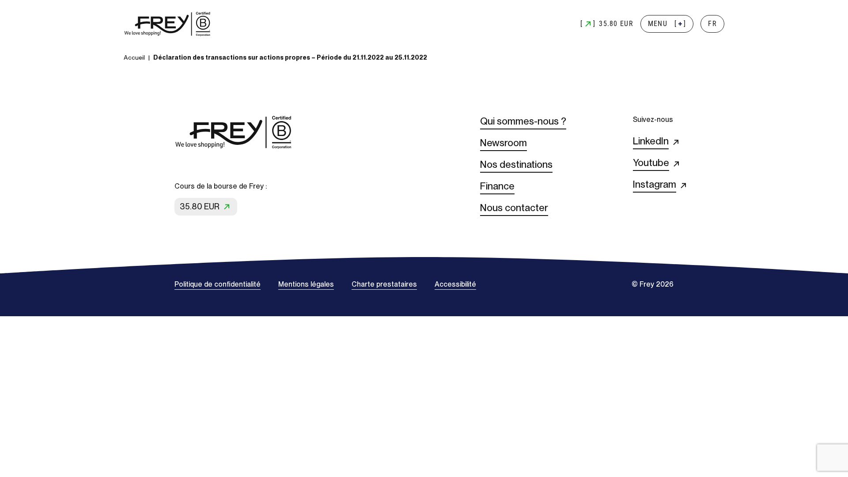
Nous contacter (514, 207)
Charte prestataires (384, 284)
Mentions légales (306, 284)
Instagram (654, 184)
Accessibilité (455, 284)
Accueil (134, 57)
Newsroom (503, 142)
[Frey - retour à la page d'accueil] (168, 24)
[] (667, 23)
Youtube (651, 162)
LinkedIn (651, 141)
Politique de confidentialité (217, 284)
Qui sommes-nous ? (523, 121)
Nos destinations (516, 164)
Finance (497, 186)
